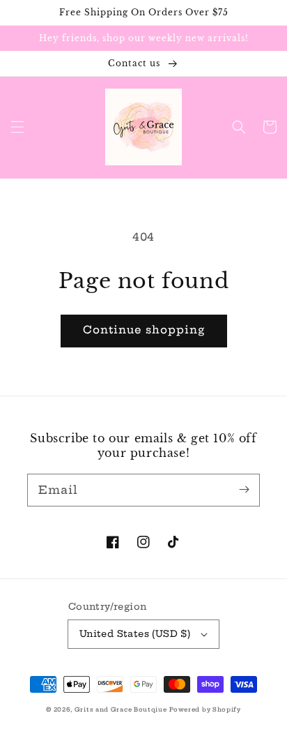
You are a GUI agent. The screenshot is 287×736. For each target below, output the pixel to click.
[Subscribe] (243, 489)
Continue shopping (144, 329)
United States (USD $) (134, 633)
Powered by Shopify (205, 709)
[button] (17, 127)
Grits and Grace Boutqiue (121, 709)
